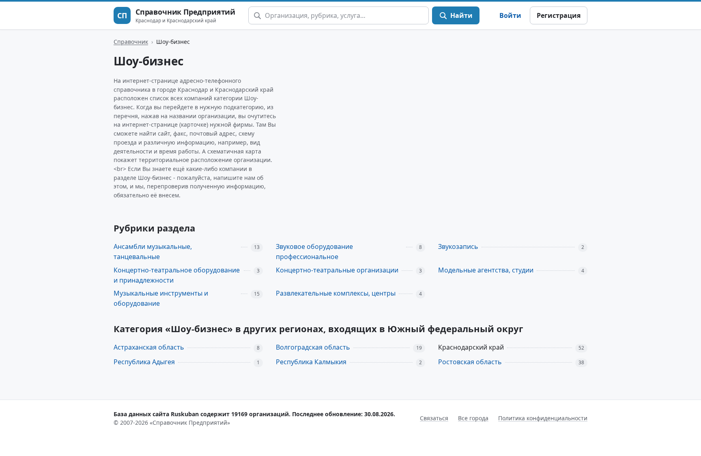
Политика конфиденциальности (542, 418)
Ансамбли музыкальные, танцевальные (153, 251)
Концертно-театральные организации (337, 270)
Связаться (434, 418)
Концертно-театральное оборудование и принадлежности (177, 275)
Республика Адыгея (144, 361)
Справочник (131, 41)
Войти (510, 15)
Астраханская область (149, 347)
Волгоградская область (313, 347)
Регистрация (559, 15)
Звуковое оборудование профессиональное (314, 251)
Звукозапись (458, 246)
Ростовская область (470, 361)
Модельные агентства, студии (485, 270)
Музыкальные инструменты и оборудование (161, 298)
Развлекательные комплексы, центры (336, 293)
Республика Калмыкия (311, 361)
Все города (473, 418)
